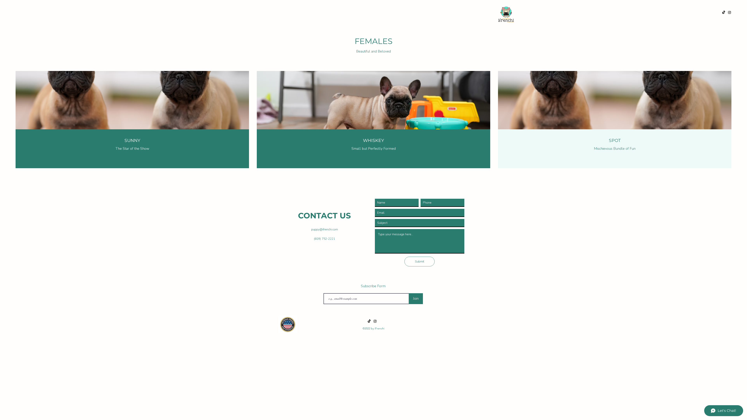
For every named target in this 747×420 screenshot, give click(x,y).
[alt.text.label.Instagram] (729, 12)
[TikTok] (724, 12)
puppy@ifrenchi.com (324, 229)
